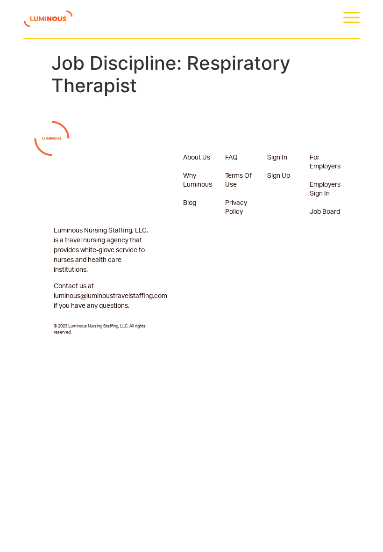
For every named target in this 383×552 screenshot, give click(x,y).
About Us (196, 157)
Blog (189, 203)
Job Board (325, 212)
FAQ (231, 157)
